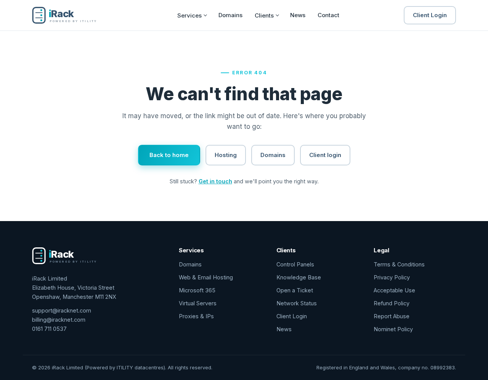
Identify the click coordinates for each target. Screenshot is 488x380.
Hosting (226, 155)
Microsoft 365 (197, 290)
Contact (328, 15)
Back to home (169, 155)
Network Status (296, 303)
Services (189, 15)
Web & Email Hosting (206, 277)
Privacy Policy (392, 277)
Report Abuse (391, 316)
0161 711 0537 (49, 328)
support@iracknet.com (61, 310)
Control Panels (295, 264)
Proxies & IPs (196, 316)
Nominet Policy (393, 329)
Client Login (430, 15)
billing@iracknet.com (58, 319)
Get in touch (215, 181)
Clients (264, 15)
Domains (230, 15)
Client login (325, 155)
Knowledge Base (298, 277)
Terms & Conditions (399, 264)
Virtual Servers (198, 303)
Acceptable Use (394, 290)
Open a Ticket (294, 290)
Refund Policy (391, 303)
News (297, 15)
